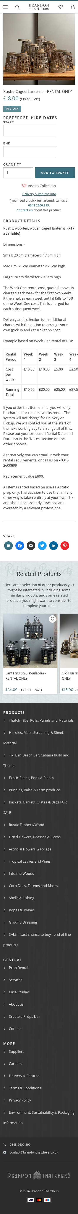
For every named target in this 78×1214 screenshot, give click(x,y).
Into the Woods (21, 873)
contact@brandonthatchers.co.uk (34, 1152)
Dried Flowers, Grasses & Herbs (35, 837)
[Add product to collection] (52, 619)
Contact (15, 1028)
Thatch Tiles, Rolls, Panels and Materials (41, 720)
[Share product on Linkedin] (53, 545)
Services (15, 980)
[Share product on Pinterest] (64, 545)
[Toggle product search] (17, 7)
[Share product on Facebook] (19, 545)
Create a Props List (24, 1016)
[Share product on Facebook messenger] (31, 545)
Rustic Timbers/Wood (26, 824)
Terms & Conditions (25, 1088)
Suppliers (16, 1051)
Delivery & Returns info (39, 194)
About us (16, 1004)
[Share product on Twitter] (42, 545)
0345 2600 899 (38, 205)
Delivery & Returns (24, 1075)
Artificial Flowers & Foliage (30, 849)
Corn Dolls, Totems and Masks (33, 885)
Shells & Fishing (21, 897)
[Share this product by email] (8, 545)
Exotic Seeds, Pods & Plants (31, 777)
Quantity (12, 164)
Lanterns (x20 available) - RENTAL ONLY (25, 676)
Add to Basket (55, 173)
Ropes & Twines (22, 910)
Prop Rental (18, 967)
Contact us (25, 210)
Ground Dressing (23, 922)
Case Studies (19, 992)
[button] (5, 7)
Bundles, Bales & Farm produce (34, 790)
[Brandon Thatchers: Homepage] (39, 7)
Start (8, 122)
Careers (15, 1063)
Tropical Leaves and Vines (30, 861)
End (7, 143)
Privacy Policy (20, 1100)
